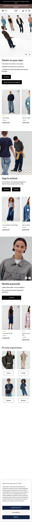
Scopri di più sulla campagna (12, 82)
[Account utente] (23, 11)
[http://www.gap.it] (16, 11)
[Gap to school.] (16, 162)
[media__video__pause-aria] (26, 54)
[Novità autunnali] (16, 269)
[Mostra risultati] (6, 11)
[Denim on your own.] (16, 49)
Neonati (23, 400)
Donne (9, 373)
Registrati (23, 1)
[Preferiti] (26, 11)
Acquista (6, 77)
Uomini (23, 373)
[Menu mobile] (3, 11)
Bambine (6, 189)
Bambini (16, 189)
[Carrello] (29, 11)
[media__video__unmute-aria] (29, 54)
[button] (28, 103)
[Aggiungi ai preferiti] (18, 91)
